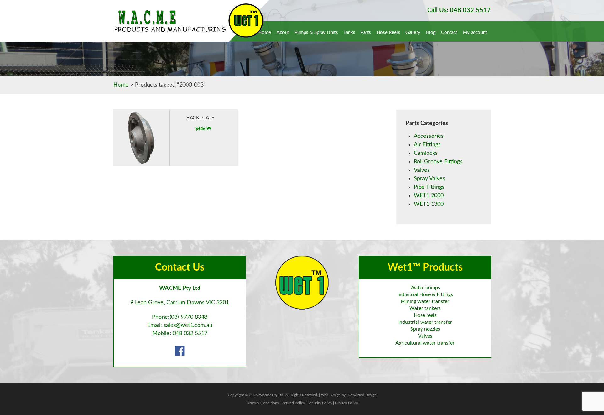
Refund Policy (293, 403)
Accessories (429, 136)
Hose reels (425, 315)
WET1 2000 (429, 196)
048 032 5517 (190, 333)
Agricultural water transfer (425, 342)
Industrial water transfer (425, 322)
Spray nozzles (425, 329)
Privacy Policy (346, 403)
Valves (422, 170)
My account (475, 32)
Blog (431, 32)
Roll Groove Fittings (438, 162)
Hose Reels (388, 32)
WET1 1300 (429, 204)
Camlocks (426, 153)
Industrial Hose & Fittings (425, 294)
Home (264, 32)
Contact (449, 32)
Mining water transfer (425, 301)
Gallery (412, 32)
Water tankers (425, 308)
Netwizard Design (362, 395)
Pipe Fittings (429, 187)
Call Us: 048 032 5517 (459, 10)
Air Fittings (427, 145)
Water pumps (425, 287)
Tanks (349, 32)
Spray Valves (429, 179)
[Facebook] (180, 351)
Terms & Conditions (262, 403)
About (283, 32)
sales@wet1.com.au (188, 325)
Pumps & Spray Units (316, 32)
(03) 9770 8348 (188, 317)
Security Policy (320, 403)
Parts (366, 32)
